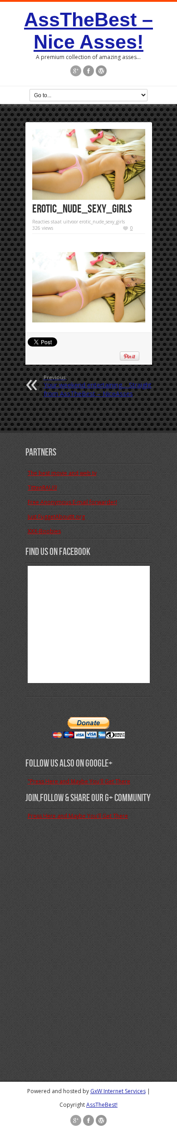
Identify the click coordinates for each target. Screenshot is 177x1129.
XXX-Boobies (44, 531)
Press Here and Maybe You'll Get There (78, 816)
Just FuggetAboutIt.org (56, 516)
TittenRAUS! (42, 487)
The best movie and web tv (62, 473)
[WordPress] (101, 70)
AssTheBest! (102, 1105)
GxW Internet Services (118, 1091)
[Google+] (75, 70)
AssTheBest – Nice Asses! (88, 31)
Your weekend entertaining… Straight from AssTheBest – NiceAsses (98, 386)
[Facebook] (88, 70)
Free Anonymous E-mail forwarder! (72, 502)
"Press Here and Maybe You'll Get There (79, 781)
